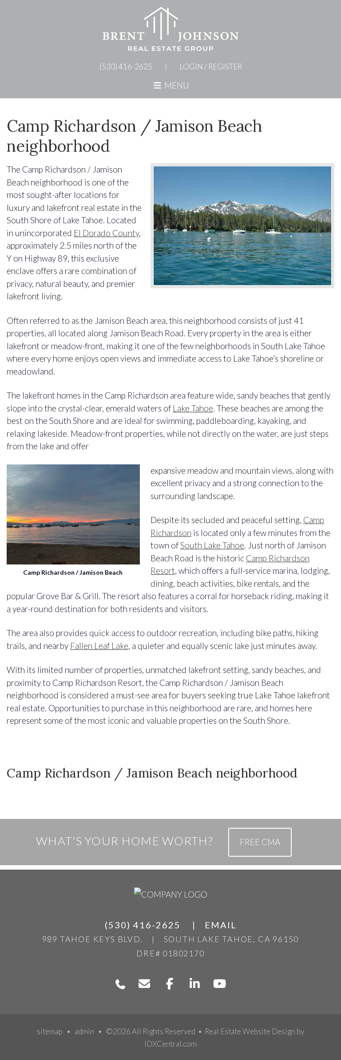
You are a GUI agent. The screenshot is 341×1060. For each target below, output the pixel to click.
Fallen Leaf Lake (99, 646)
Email (221, 924)
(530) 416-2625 (125, 66)
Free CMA (260, 842)
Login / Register (210, 66)
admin (84, 1031)
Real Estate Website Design (250, 1031)
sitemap (50, 1031)
